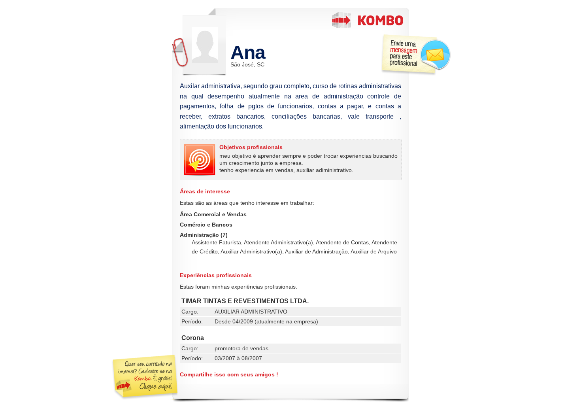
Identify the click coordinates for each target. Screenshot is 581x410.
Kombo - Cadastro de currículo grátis (367, 20)
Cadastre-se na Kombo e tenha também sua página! (144, 377)
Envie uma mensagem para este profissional (416, 55)
